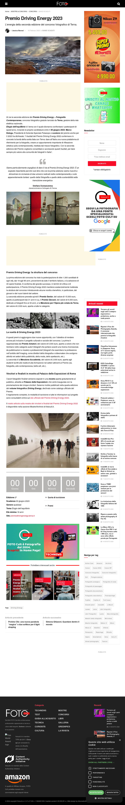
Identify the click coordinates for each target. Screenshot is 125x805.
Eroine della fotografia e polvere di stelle (109, 415)
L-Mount (110, 605)
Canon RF (108, 568)
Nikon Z (88, 628)
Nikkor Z (104, 623)
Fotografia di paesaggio (93, 586)
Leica (95, 609)
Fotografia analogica (92, 582)
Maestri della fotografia (93, 618)
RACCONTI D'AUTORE (39, 580)
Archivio (108, 563)
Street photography (92, 641)
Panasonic (89, 632)
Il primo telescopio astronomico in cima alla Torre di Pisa (108, 428)
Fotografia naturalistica (93, 595)
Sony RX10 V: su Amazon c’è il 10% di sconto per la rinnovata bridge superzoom (109, 385)
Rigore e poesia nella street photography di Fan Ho (109, 516)
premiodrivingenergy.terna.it (22, 515)
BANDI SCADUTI (44, 11)
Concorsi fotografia (92, 573)
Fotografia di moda (109, 582)
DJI (86, 577)
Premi (50, 506)
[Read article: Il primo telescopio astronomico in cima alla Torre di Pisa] (93, 429)
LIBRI (60, 718)
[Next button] (77, 585)
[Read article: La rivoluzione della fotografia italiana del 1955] (93, 504)
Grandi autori (90, 605)
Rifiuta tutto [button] (112, 792)
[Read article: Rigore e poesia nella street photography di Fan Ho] (93, 517)
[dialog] (104, 770)
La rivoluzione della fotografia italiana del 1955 (109, 503)
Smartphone (97, 637)
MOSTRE (62, 710)
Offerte (105, 628)
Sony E (113, 637)
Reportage (99, 632)
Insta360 (101, 605)
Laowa (87, 609)
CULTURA (39, 730)
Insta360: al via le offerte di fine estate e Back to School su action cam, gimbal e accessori (109, 471)
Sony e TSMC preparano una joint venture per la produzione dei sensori (108, 488)
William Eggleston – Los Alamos (43, 588)
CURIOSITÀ (40, 726)
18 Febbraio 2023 (34, 30)
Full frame (106, 600)
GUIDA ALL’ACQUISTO (45, 718)
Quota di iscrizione (56, 497)
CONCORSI (33, 11)
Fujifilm (87, 600)
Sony (106, 637)
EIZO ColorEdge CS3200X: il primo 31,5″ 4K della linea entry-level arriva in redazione (108, 367)
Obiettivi (97, 628)
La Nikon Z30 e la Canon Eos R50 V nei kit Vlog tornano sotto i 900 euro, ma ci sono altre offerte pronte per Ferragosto (109, 532)
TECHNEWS (40, 710)
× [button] (120, 740)
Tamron (104, 641)
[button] (61, 497)
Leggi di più (106, 758)
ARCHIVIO (17, 575)
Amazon (99, 563)
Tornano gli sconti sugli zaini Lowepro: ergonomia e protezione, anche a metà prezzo (108, 313)
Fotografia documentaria (94, 591)
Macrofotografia (112, 614)
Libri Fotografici (90, 614)
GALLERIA (63, 722)
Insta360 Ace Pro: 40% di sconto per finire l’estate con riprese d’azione (107, 442)
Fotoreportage (110, 595)
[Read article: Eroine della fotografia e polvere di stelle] (93, 416)
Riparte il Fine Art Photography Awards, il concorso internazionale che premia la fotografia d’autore (109, 332)
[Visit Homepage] (62, 3)
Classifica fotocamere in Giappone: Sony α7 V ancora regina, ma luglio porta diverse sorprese (109, 350)
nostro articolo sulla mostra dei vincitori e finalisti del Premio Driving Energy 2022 (43, 403)
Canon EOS (97, 568)
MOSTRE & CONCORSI (19, 11)
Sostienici (22, 726)
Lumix (102, 614)
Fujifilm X (97, 600)
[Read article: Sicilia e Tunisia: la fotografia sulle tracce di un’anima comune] (93, 457)
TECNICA (39, 722)
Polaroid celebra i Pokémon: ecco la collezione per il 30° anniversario (108, 401)
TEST (37, 714)
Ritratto (109, 632)
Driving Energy (16, 608)
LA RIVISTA (63, 730)
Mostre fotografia (91, 623)
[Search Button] (118, 3)
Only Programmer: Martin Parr (62, 590)
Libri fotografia (105, 609)
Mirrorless (108, 618)
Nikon (112, 623)
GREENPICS (64, 726)
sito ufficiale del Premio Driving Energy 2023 (49, 397)
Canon (87, 568)
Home (7, 11)
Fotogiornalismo (96, 577)
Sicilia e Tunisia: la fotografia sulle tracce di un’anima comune (109, 456)
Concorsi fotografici (109, 573)
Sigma (87, 637)
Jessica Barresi (18, 30)
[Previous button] (8, 585)
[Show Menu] (6, 3)
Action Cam (89, 563)
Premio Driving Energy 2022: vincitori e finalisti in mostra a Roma (20, 585)
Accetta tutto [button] (96, 792)
